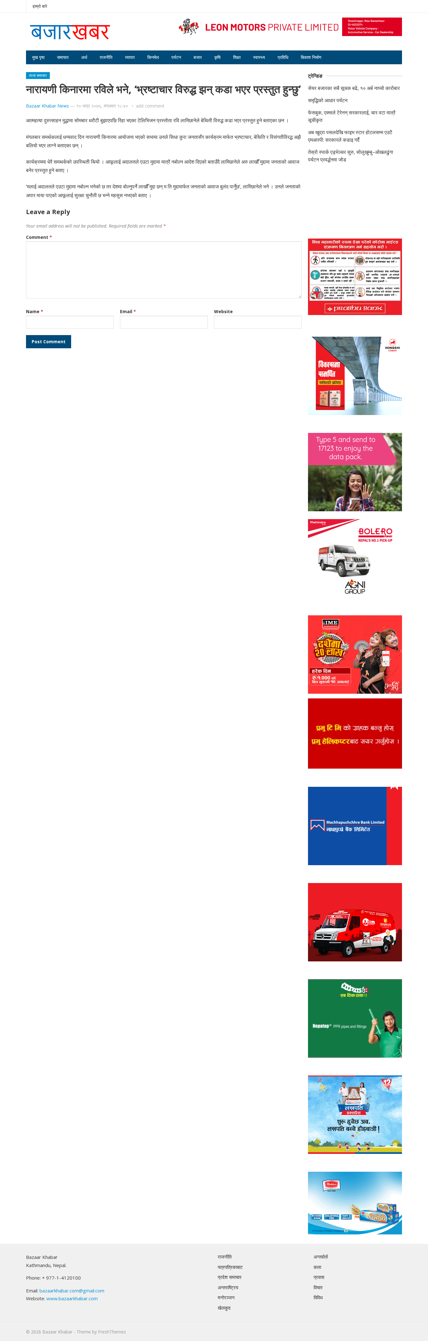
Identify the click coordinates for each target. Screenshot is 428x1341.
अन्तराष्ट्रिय (228, 1287)
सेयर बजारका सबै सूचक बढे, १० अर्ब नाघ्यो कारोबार (354, 88)
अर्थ (84, 57)
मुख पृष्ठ (38, 57)
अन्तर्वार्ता (321, 1257)
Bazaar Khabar (57, 1332)
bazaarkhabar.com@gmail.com (71, 1290)
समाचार (63, 57)
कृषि (217, 57)
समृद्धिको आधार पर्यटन (327, 100)
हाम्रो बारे (40, 6)
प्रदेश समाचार (230, 1277)
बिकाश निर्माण (311, 57)
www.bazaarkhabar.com (72, 1298)
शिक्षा (237, 57)
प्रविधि (283, 57)
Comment (39, 237)
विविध (318, 1297)
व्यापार (130, 57)
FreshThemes (112, 1332)
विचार (318, 1287)
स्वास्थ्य (259, 57)
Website (223, 311)
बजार (198, 57)
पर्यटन (176, 57)
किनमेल (153, 57)
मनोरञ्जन (226, 1297)
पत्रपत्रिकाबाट (230, 1267)
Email (128, 311)
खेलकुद (224, 1308)
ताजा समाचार (38, 75)
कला (317, 1267)
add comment (150, 106)
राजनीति (106, 57)
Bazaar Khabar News (47, 106)
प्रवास (319, 1277)
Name (34, 311)
